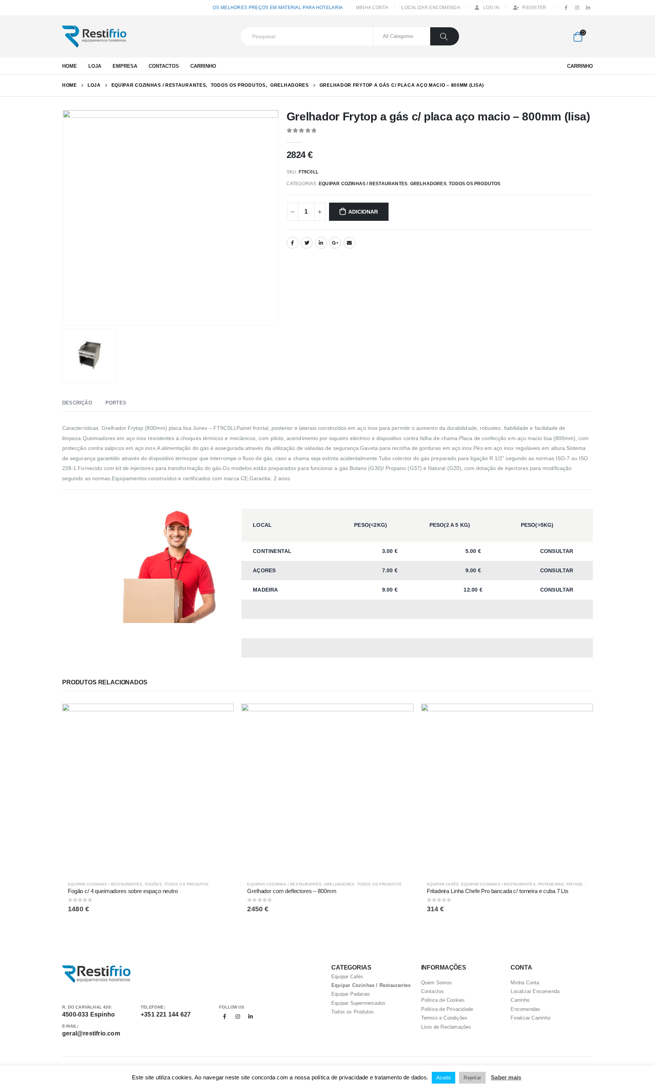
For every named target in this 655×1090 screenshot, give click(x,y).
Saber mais (506, 1077)
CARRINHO (580, 66)
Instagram (237, 1016)
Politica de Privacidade (447, 1009)
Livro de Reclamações (446, 1027)
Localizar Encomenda (430, 7)
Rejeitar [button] (472, 1078)
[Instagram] (577, 8)
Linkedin (250, 1016)
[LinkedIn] (588, 8)
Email (349, 243)
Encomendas (525, 1009)
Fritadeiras (551, 884)
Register (534, 7)
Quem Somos (436, 982)
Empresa (125, 66)
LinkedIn (321, 243)
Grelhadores (428, 183)
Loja (94, 66)
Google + (335, 243)
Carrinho (203, 66)
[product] (148, 789)
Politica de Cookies (443, 1000)
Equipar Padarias (350, 994)
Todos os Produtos (474, 183)
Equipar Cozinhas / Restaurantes (363, 183)
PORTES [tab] (115, 403)
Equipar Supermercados (358, 1003)
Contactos (164, 66)
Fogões (153, 884)
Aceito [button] (443, 1078)
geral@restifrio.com (91, 1033)
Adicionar (363, 212)
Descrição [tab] (77, 403)
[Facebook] (566, 8)
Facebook (293, 243)
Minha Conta (372, 7)
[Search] (444, 36)
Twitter (307, 243)
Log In (491, 7)
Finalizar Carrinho (530, 1018)
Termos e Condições (444, 1018)
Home (69, 66)
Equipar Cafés (443, 884)
